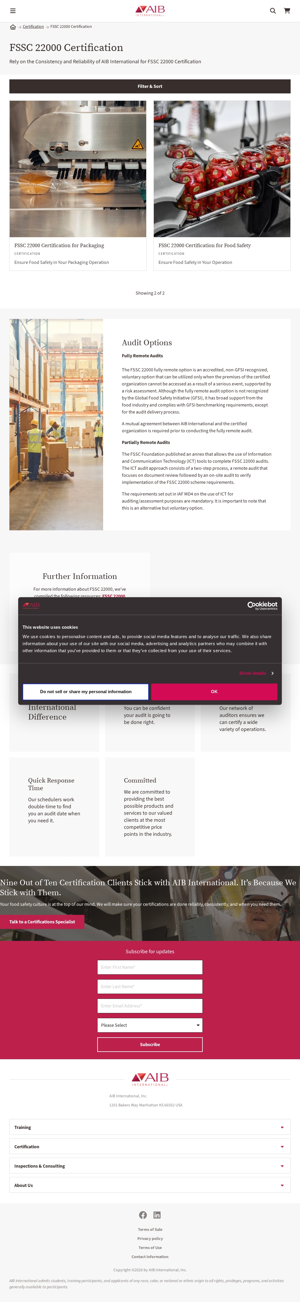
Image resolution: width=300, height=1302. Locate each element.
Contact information (150, 1257)
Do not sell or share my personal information (86, 691)
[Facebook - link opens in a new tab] (143, 1215)
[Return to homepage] (150, 1079)
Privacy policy (150, 1239)
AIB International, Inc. (168, 1270)
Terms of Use (150, 1248)
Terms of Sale (150, 1230)
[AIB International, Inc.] (150, 11)
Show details (252, 673)
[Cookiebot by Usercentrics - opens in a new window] (251, 606)
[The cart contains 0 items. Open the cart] (287, 10)
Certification (33, 27)
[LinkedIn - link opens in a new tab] (157, 1215)
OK (214, 691)
